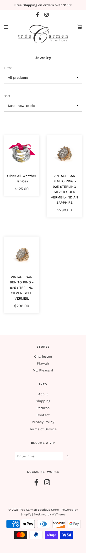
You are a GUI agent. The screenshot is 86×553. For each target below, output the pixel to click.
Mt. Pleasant (43, 370)
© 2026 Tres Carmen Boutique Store (33, 509)
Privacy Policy (43, 422)
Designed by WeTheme (49, 514)
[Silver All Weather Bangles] (21, 153)
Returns (43, 408)
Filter (7, 68)
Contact (43, 415)
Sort (7, 96)
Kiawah (43, 363)
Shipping (43, 401)
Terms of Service (43, 429)
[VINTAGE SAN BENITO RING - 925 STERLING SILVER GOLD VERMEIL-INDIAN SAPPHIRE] (64, 153)
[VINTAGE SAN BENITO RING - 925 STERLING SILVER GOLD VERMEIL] (21, 254)
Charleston (43, 356)
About (43, 394)
